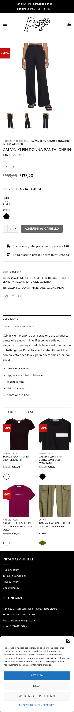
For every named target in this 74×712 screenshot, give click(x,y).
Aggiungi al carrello (42, 229)
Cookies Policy (11, 588)
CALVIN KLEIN (39, 278)
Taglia (6, 198)
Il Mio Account (11, 570)
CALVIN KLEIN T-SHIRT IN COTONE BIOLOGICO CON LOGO (17, 526)
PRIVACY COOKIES (27, 705)
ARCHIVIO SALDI (22, 278)
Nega (37, 686)
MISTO (60, 288)
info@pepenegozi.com (22, 621)
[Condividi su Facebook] (13, 296)
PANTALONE (18, 282)
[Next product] (6, 167)
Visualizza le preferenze (37, 696)
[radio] (6, 204)
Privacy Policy (11, 582)
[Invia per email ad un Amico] (20, 296)
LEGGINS (51, 288)
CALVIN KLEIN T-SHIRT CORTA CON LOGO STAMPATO (51, 460)
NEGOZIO (21, 141)
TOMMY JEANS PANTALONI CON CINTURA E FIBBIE (54, 525)
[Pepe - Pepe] (37, 24)
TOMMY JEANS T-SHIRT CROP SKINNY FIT (16, 458)
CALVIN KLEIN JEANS (34, 288)
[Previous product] (14, 167)
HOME (7, 141)
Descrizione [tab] (10, 319)
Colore (6, 210)
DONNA (52, 278)
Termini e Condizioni (14, 576)
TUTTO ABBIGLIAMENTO (38, 282)
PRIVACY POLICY (46, 705)
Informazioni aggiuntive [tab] (18, 326)
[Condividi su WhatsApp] (6, 296)
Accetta (37, 675)
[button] (68, 641)
